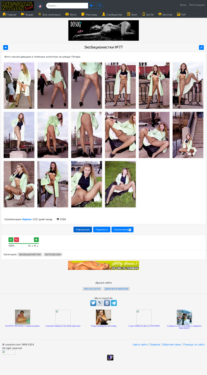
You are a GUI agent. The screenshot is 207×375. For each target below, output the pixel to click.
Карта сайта (140, 344)
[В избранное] (36, 239)
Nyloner (27, 219)
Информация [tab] (83, 229)
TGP (183, 14)
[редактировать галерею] (201, 47)
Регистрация (197, 4)
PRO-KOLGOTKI (92, 288)
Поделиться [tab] (102, 229)
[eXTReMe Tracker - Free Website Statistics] (110, 357)
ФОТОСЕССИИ (53, 254)
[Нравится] (10, 239)
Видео (29, 14)
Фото (72, 14)
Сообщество (114, 14)
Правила (155, 344)
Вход (183, 4)
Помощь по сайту (194, 344)
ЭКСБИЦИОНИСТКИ (30, 254)
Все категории (51, 14)
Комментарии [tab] (122, 229)
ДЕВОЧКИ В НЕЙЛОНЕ (116, 288)
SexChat (167, 14)
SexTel (149, 14)
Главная (11, 14)
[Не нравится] (16, 239)
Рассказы (91, 14)
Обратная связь (171, 344)
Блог (134, 14)
